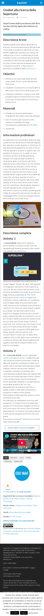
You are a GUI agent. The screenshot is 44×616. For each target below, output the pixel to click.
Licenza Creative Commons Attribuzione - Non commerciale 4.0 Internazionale (22, 531)
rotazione (7, 461)
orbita (28, 458)
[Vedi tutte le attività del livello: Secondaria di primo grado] (8, 486)
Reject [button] (23, 613)
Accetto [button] (15, 613)
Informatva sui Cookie (11, 576)
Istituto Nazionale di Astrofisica (23, 550)
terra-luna (7, 508)
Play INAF (33, 125)
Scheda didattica (9, 492)
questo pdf (17, 297)
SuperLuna (18, 461)
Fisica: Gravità (19, 499)
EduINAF (22, 2)
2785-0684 (12, 563)
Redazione (7, 559)
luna (23, 505)
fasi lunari (13, 458)
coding (18, 505)
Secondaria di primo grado (20, 512)
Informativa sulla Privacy (12, 574)
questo (22, 358)
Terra (11, 499)
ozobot (29, 505)
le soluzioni (22, 428)
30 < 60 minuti (15, 517)
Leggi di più (33, 613)
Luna (21, 458)
